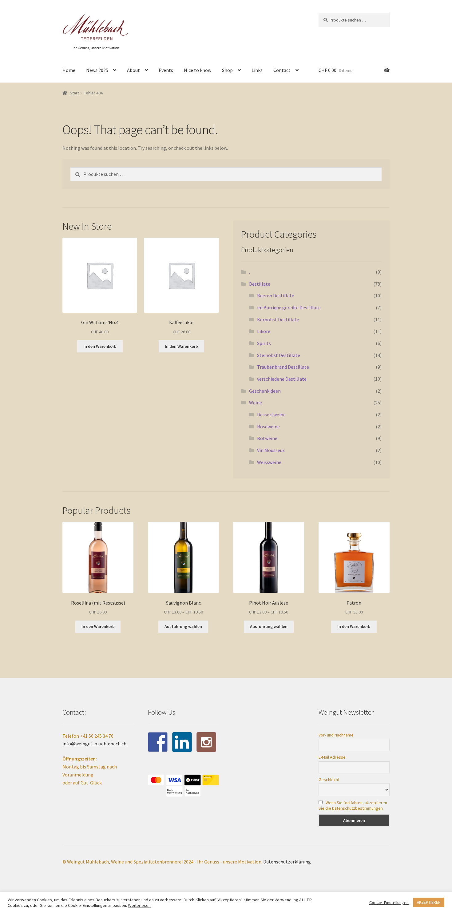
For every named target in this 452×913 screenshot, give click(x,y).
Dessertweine (271, 414)
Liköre (263, 331)
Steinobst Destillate (278, 355)
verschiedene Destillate (282, 379)
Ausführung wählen (183, 626)
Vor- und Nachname (336, 735)
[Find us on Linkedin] (182, 742)
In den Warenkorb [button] (100, 346)
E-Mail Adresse (332, 757)
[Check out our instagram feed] (206, 742)
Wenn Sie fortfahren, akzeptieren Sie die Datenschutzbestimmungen (353, 805)
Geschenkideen (265, 391)
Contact (282, 70)
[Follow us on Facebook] (158, 742)
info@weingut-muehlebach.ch (94, 743)
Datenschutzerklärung (287, 862)
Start (74, 93)
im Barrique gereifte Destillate (289, 307)
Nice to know (197, 70)
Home (68, 70)
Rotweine (267, 438)
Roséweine (268, 426)
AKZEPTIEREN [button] (429, 902)
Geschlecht (329, 779)
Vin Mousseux (271, 450)
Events (166, 70)
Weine (255, 402)
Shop (227, 70)
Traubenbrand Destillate (283, 367)
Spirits (264, 343)
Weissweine (269, 462)
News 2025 (97, 70)
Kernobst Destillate (278, 319)
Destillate (259, 284)
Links (257, 70)
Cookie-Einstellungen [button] (389, 902)
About (133, 70)
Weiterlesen (139, 905)
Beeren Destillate (275, 295)
